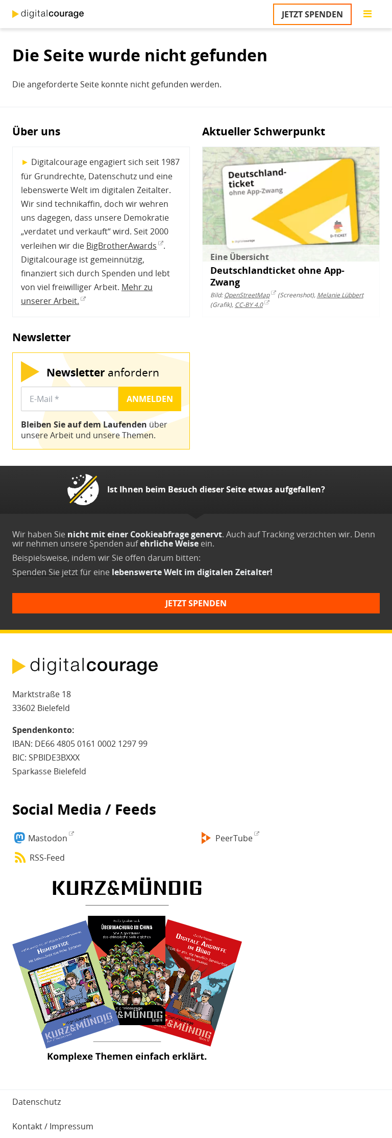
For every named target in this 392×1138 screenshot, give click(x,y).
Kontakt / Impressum (52, 1126)
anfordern (102, 372)
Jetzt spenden (312, 14)
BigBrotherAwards (121, 245)
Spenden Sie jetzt (45, 572)
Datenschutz (36, 1101)
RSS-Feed (47, 857)
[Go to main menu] (367, 14)
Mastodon (47, 838)
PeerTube (234, 838)
